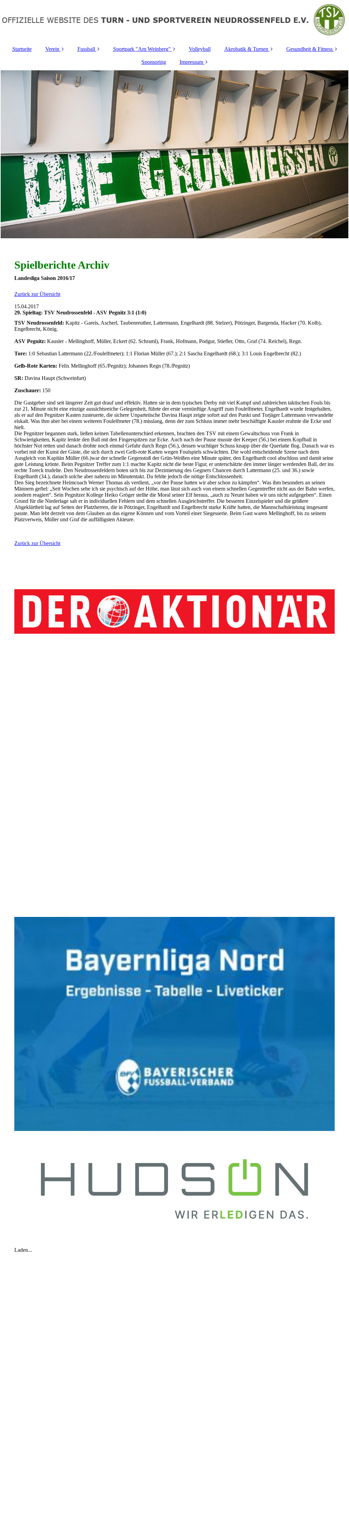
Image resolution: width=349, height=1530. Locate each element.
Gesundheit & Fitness (309, 49)
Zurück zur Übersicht (37, 294)
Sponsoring (153, 62)
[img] (174, 20)
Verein (52, 49)
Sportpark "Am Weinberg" (142, 49)
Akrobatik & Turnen (246, 49)
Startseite (22, 49)
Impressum (191, 62)
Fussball (86, 49)
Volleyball (200, 49)
